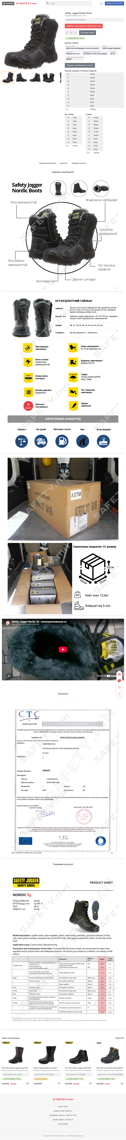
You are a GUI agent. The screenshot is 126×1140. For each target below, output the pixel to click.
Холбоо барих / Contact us (63, 1120)
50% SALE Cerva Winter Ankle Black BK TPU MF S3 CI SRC (110, 1068)
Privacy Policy (63, 1124)
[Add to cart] (27, 1083)
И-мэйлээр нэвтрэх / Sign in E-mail (63, 1115)
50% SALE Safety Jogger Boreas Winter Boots (16, 1068)
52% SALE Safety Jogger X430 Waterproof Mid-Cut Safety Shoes (79, 1068)
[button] (8, 77)
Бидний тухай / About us (63, 1111)
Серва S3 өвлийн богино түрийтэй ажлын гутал (110, 1070)
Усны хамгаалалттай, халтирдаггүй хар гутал (79, 1070)
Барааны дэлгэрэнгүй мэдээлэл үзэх (83, 26)
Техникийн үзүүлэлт (79, 163)
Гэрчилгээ (63, 163)
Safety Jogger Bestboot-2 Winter (45, 1068)
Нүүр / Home (63, 1106)
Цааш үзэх (120, 1038)
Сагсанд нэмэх (87, 32)
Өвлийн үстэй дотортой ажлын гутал (47, 1070)
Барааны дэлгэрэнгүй (47, 163)
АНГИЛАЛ (8, 3)
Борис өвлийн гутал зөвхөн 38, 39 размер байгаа (16, 1070)
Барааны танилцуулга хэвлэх (79, 65)
